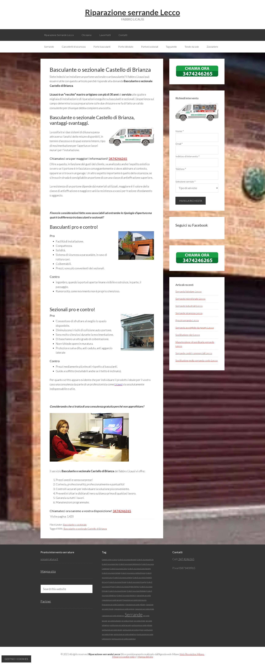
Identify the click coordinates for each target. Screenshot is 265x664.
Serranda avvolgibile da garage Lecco (194, 327)
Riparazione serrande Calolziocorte (134, 600)
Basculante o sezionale (75, 524)
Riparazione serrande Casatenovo (113, 604)
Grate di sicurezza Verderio (126, 595)
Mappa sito (48, 571)
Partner (45, 601)
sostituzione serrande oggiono (133, 630)
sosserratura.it (49, 559)
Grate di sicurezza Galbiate (111, 573)
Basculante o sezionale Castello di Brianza (85, 528)
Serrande (134, 614)
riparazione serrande (143, 595)
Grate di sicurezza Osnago (117, 591)
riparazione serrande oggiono (124, 609)
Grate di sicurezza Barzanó (127, 559)
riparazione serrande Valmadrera (113, 616)
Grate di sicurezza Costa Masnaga (139, 569)
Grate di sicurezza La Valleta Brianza (133, 573)
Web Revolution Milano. (192, 654)
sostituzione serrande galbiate (141, 625)
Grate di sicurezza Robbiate (136, 591)
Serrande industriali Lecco (189, 305)
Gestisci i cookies (16, 658)
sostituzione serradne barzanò (120, 625)
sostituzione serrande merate (112, 630)
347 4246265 (186, 559)
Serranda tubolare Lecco (188, 291)
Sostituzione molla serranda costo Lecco (196, 360)
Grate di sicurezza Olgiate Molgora (127, 587)
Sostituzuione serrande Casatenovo (123, 639)
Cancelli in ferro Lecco (109, 559)
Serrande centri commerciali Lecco (193, 353)
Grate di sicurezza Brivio (145, 559)
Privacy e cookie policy (124, 656)
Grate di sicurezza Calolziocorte (130, 564)
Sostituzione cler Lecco (187, 334)
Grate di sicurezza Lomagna (122, 577)
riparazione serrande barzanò (112, 600)
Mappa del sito (145, 656)
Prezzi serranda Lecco (187, 320)
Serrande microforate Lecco (190, 298)
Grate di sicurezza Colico (118, 569)
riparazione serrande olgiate (144, 609)
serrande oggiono (127, 621)
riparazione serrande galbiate (135, 604)
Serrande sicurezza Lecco (188, 313)
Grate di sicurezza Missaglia (136, 582)
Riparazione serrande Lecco (132, 12)
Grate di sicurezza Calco (110, 564)
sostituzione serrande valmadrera (124, 634)
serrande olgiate (139, 621)
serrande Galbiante (114, 621)
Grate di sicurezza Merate (117, 582)
